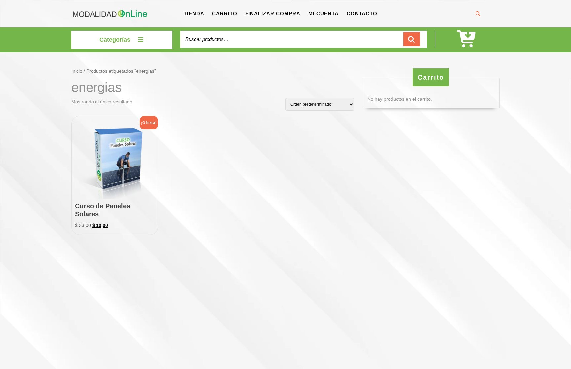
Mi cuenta (323, 13)
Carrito (224, 13)
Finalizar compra (272, 13)
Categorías (114, 39)
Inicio (76, 71)
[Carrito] (467, 43)
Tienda (194, 13)
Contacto (362, 13)
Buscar (411, 39)
